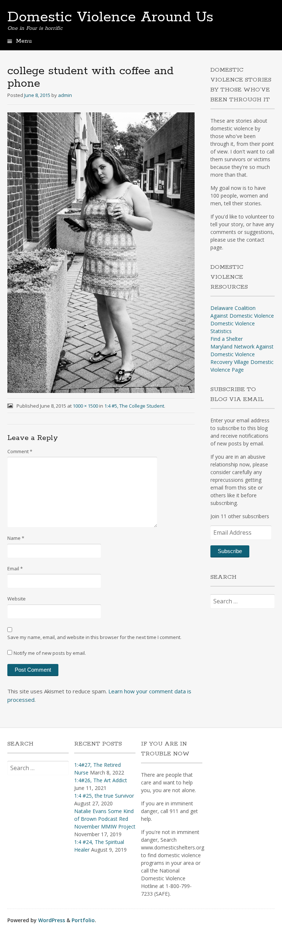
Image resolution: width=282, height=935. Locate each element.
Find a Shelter (226, 338)
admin (65, 95)
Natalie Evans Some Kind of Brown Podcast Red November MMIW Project (104, 819)
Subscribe (230, 551)
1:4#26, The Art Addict (100, 780)
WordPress (51, 920)
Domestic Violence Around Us (110, 17)
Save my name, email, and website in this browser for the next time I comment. (94, 637)
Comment (19, 451)
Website (16, 598)
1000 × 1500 (85, 405)
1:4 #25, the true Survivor (104, 795)
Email (15, 568)
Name (15, 538)
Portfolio (83, 920)
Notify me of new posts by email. (50, 653)
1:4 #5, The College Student (134, 405)
